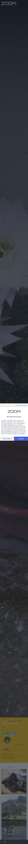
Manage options (7, 438)
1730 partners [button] (10, 420)
